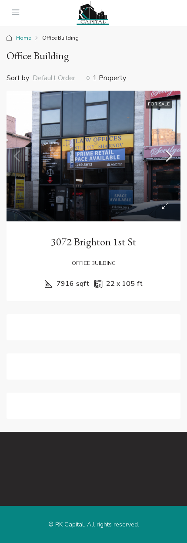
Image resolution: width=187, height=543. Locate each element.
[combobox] (61, 78)
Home (23, 37)
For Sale (159, 104)
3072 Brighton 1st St (93, 241)
